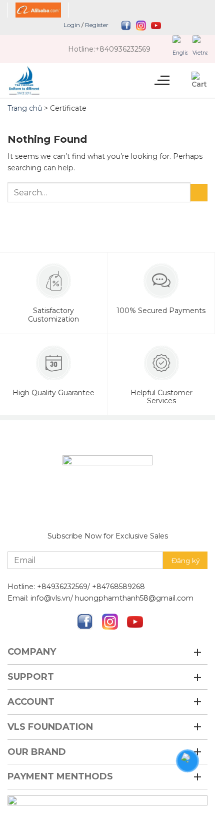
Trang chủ (25, 108)
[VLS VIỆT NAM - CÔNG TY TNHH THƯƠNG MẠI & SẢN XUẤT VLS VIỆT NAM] (54, 80)
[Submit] (199, 192)
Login (72, 25)
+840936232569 (122, 49)
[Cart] (200, 80)
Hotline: (81, 49)
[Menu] (162, 79)
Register (96, 25)
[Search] (180, 80)
